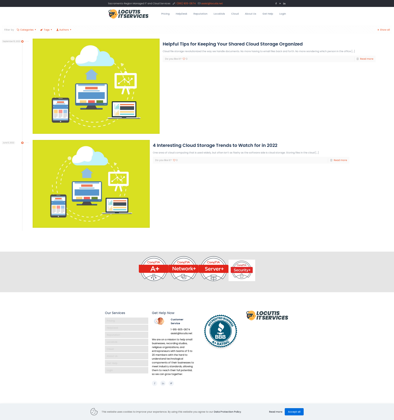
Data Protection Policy (227, 412)
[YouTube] (280, 3)
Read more (366, 59)
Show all (385, 30)
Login (110, 370)
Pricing (111, 320)
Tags (47, 30)
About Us (112, 356)
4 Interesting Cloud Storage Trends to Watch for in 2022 (215, 145)
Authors (64, 30)
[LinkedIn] (284, 3)
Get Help (112, 363)
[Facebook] (276, 3)
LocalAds (112, 342)
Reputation (113, 335)
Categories (27, 30)
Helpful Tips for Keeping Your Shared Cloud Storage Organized (233, 44)
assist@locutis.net (212, 3)
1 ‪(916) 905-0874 (186, 3)
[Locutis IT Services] (128, 14)
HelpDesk (112, 328)
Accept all (294, 412)
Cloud (110, 349)
